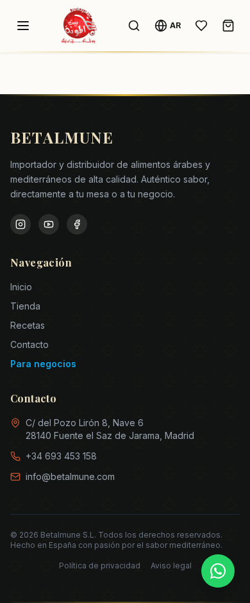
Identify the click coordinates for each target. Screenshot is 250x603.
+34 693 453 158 (61, 455)
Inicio (21, 286)
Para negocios (43, 363)
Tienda (25, 306)
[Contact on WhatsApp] (218, 571)
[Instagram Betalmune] (20, 224)
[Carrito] (228, 25)
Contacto (29, 344)
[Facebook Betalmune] (77, 224)
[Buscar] (134, 25)
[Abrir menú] (23, 25)
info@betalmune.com (70, 476)
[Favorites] (201, 25)
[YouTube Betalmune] (48, 224)
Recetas (27, 325)
